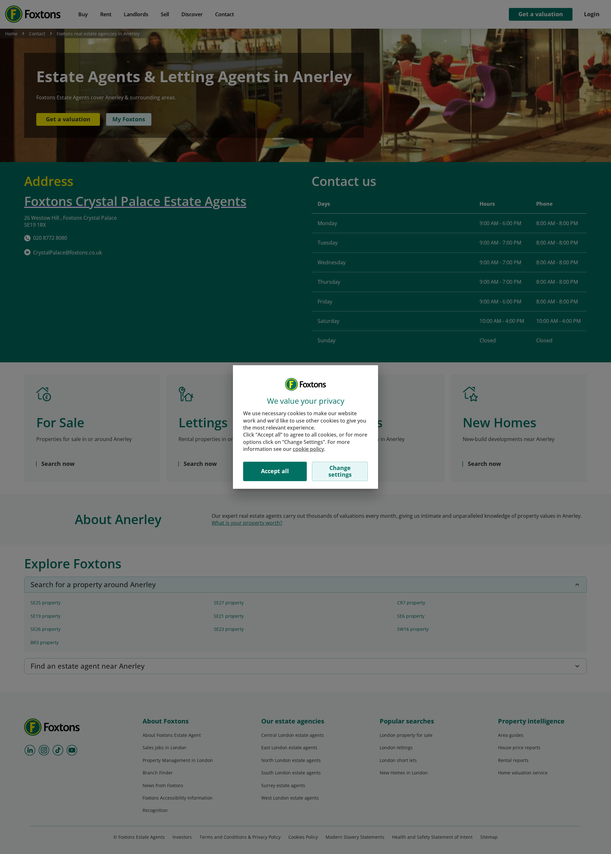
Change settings (340, 471)
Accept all (275, 471)
